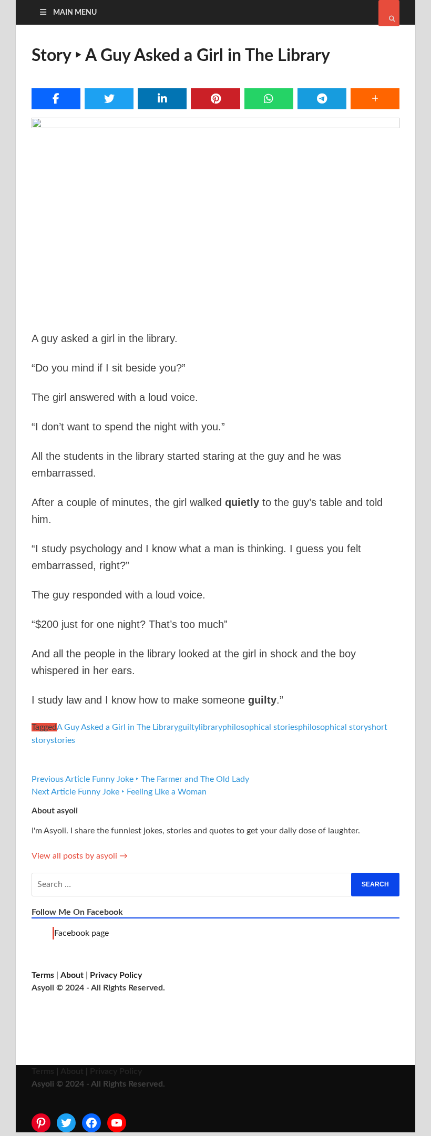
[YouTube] (116, 1122)
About (72, 975)
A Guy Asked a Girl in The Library (117, 727)
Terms (43, 975)
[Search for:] (215, 884)
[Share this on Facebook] (56, 98)
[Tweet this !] (109, 98)
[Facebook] (91, 1122)
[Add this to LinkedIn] (162, 98)
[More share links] (375, 98)
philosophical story (333, 727)
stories (62, 740)
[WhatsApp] (268, 98)
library (210, 727)
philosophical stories (260, 727)
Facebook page (81, 933)
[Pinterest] (41, 1122)
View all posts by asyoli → (80, 856)
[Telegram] (321, 98)
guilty (188, 727)
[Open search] (388, 13)
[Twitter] (66, 1122)
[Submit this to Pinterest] (215, 98)
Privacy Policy (116, 975)
